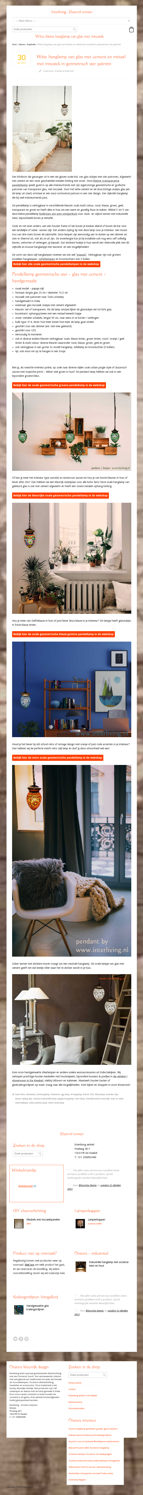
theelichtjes (74, 1473)
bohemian (31, 1094)
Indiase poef (90, 1435)
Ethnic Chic (88, 1094)
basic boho (20, 1094)
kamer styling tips (23, 1099)
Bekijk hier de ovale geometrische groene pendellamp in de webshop (59, 385)
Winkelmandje (25, 1186)
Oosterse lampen (77, 1454)
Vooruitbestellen (77, 1408)
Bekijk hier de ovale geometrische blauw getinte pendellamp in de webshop (63, 634)
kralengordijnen (104, 1435)
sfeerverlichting (103, 1467)
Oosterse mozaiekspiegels (99, 1454)
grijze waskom (111, 1429)
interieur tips (112, 1094)
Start (14, 44)
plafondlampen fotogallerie (107, 1461)
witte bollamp (21, 1103)
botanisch (55, 1094)
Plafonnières (75, 1467)
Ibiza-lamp (100, 1094)
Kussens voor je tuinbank (81, 1441)
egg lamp (65, 1094)
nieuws (21, 44)
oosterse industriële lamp (44, 1099)
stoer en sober (116, 1099)
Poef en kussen (88, 1467)
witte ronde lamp (56, 1103)
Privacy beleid (75, 1383)
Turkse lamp (107, 1473)
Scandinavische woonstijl (97, 1099)
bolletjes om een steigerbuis (58, 213)
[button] (131, 29)
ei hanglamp (76, 1094)
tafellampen (47, 259)
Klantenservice (75, 1402)
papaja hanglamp (66, 1099)
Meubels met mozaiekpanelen (43, 1219)
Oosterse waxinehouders (81, 1461)
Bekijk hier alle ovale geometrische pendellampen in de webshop (56, 264)
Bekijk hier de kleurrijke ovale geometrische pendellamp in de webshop (60, 495)
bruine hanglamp (77, 1429)
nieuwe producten (64, 71)
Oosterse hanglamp (99, 1448)
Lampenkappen (96, 1219)
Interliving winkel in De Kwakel (83, 1395)
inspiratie (31, 44)
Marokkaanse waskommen (106, 1441)
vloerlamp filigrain (77, 1480)
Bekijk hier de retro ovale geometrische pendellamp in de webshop (57, 757)
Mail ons (29, 1264)
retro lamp (80, 1099)
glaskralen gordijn (94, 1429)
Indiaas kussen (76, 1435)
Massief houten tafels (79, 1448)
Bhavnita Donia (88, 1185)
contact (72, 1389)
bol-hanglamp (43, 1094)
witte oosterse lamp (38, 1103)
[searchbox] (44, 29)
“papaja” (81, 254)
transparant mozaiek (90, 1473)
